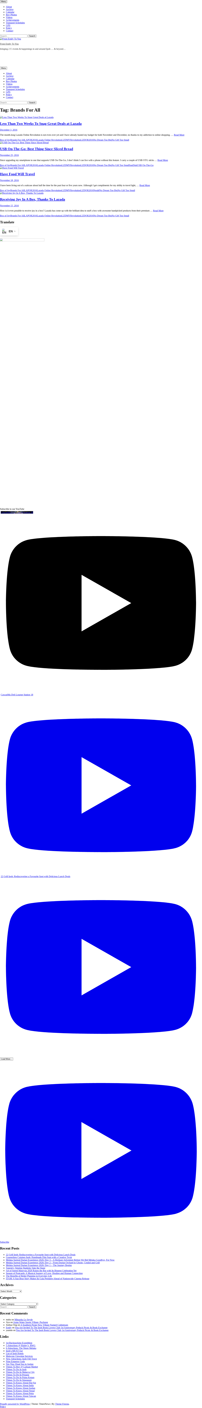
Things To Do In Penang (17, 1375)
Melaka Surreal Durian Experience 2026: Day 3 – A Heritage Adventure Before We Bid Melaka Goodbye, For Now (60, 1260)
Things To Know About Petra (20, 1393)
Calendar (10, 12)
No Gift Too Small (120, 140)
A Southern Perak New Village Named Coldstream (44, 1325)
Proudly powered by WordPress (15, 1404)
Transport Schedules (15, 22)
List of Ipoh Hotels (15, 1353)
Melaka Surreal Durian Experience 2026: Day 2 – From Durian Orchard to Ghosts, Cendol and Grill (53, 1262)
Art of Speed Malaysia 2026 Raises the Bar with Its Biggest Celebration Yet (41, 1270)
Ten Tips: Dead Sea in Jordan (19, 1364)
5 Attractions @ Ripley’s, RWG (20, 1345)
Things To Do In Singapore (19, 1380)
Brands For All (17, 140)
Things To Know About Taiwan (21, 1396)
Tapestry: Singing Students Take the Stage (25, 1268)
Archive (9, 9)
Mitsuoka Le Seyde (23, 1319)
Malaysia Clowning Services (19, 1356)
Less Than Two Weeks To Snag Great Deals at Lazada (41, 123)
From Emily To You (9, 44)
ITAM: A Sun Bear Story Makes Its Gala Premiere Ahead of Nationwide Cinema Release (47, 1278)
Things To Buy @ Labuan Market (22, 1367)
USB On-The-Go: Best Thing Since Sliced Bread (36, 149)
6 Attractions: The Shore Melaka (21, 1348)
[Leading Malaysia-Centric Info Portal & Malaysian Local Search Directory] (22, 240)
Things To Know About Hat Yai (21, 1383)
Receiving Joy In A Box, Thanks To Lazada (32, 199)
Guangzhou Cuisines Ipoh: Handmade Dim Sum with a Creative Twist (39, 1257)
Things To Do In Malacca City (20, 1372)
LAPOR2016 (30, 140)
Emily (9, 1327)
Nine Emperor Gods (15, 1361)
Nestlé (96, 190)
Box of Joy (5, 140)
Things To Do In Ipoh (16, 1369)
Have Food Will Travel (17, 174)
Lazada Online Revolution (49, 140)
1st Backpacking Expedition (19, 1343)
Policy (9, 28)
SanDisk (133, 165)
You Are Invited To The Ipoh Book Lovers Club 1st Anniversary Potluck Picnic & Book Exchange (61, 1327)
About (9, 6)
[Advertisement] (54, 59)
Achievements (12, 20)
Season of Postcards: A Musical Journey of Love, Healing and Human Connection (44, 1273)
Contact (9, 30)
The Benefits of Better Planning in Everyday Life (29, 1276)
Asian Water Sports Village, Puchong (30, 1322)
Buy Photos (11, 14)
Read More (179, 135)
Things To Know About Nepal (20, 1391)
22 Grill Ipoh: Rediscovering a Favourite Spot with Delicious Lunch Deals (40, 1254)
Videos (9, 17)
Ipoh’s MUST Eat (14, 1351)
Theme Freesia (62, 1404)
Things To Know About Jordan (20, 1388)
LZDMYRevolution (71, 140)
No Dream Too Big (102, 140)
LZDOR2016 (87, 140)
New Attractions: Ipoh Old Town (21, 1359)
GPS (8, 25)
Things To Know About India (20, 1385)
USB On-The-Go (145, 165)
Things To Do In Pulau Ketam (20, 1377)
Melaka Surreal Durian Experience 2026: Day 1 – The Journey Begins (39, 1265)
